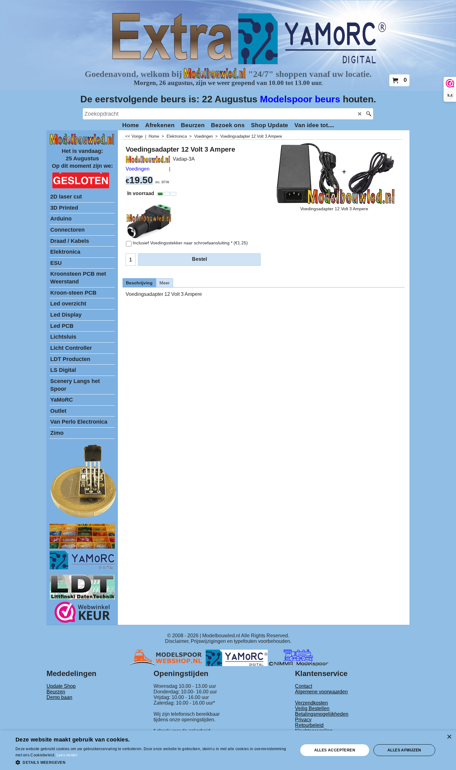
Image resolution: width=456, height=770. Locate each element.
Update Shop (61, 686)
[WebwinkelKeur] (82, 613)
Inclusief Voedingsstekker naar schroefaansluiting (190, 242)
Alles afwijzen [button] (404, 750)
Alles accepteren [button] (334, 750)
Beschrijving (139, 282)
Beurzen (56, 691)
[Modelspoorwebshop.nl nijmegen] (167, 657)
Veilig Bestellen (312, 708)
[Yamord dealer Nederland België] (237, 657)
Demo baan (59, 697)
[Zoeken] (368, 113)
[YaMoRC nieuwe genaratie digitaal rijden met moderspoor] (82, 567)
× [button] (449, 737)
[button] (153, 762)
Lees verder (67, 755)
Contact (303, 686)
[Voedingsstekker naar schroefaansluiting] (149, 221)
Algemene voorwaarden (321, 691)
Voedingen (138, 168)
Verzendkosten (311, 702)
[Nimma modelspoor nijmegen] (298, 657)
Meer (164, 282)
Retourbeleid (309, 725)
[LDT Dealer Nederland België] (84, 516)
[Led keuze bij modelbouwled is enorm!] (82, 547)
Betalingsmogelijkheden (321, 714)
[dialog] (228, 750)
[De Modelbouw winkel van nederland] (82, 143)
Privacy (303, 719)
